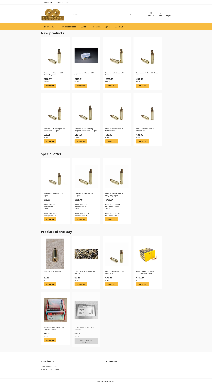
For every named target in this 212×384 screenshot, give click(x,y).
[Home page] (52, 14)
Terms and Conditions (49, 366)
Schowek (160, 14)
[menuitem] (50, 26)
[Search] (130, 14)
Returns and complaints (50, 369)
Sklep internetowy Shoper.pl (106, 381)
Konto (151, 14)
